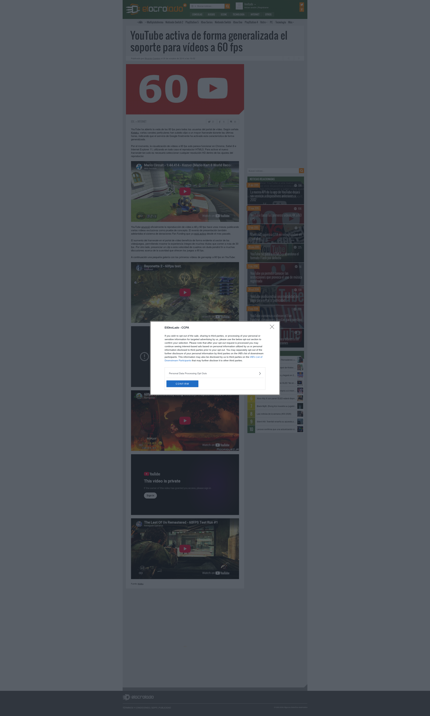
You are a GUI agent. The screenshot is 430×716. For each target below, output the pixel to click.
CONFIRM (182, 383)
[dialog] (215, 358)
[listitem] (215, 373)
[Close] (273, 328)
